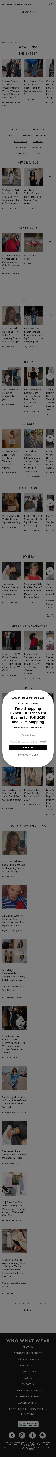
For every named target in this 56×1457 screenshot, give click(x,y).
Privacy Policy (25, 742)
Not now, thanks (28, 755)
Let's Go (28, 747)
